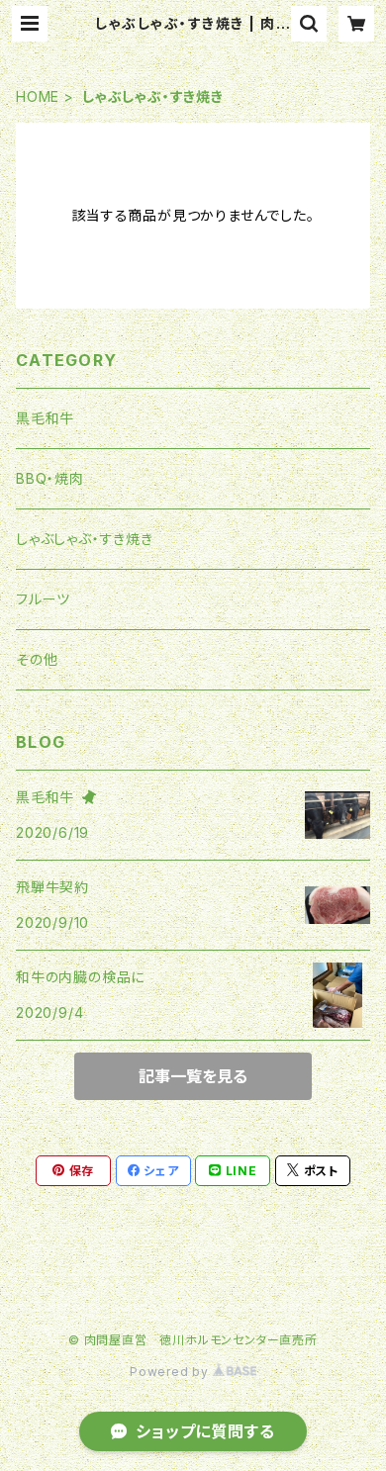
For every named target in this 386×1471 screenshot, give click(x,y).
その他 (36, 659)
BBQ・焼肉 (50, 478)
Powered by (171, 1371)
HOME (37, 96)
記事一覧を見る (193, 1076)
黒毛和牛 (45, 418)
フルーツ (43, 599)
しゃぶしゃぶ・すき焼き (84, 538)
